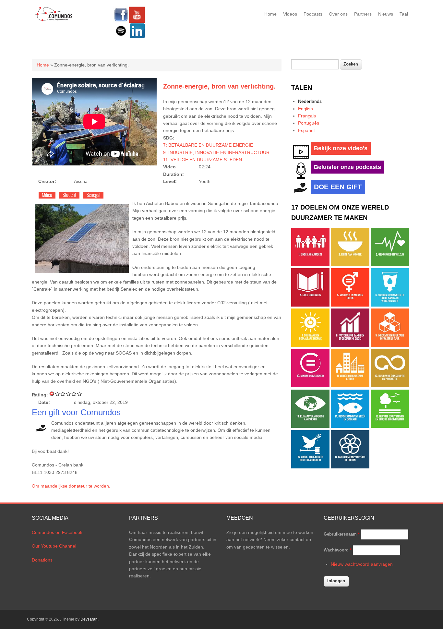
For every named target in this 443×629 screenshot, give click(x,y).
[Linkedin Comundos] (137, 37)
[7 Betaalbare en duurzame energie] (310, 345)
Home (270, 14)
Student (69, 195)
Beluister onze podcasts (347, 167)
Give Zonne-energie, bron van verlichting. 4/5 (74, 393)
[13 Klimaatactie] (310, 426)
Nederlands (310, 101)
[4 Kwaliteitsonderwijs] (310, 305)
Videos (290, 14)
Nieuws (385, 14)
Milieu (47, 195)
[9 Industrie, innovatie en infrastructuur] (390, 345)
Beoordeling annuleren (52, 393)
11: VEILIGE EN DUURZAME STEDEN (202, 159)
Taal (404, 14)
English (305, 108)
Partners (363, 14)
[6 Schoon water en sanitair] (390, 305)
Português (308, 123)
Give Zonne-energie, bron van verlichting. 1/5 (57, 393)
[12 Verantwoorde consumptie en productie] (390, 385)
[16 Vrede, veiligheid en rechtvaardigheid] (310, 466)
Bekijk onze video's (340, 148)
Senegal (93, 195)
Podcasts (313, 14)
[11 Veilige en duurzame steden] (350, 385)
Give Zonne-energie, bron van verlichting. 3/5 (68, 393)
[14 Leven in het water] (350, 426)
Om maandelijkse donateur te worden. (71, 486)
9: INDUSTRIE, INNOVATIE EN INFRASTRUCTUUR (216, 152)
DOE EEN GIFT (338, 186)
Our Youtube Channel (54, 546)
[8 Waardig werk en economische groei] (350, 345)
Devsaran (89, 619)
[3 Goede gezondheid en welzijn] (390, 264)
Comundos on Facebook (57, 532)
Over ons (338, 14)
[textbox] (315, 64)
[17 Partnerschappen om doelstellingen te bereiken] (350, 466)
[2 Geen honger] (350, 264)
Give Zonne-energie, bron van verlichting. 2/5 (63, 393)
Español (306, 130)
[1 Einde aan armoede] (310, 264)
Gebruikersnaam (342, 534)
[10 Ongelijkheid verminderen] (310, 385)
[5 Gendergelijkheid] (350, 305)
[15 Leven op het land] (390, 426)
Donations (42, 559)
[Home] (54, 20)
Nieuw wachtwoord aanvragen (362, 564)
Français (307, 115)
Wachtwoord (338, 550)
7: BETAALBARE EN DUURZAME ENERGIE (208, 145)
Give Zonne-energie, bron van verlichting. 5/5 (79, 393)
